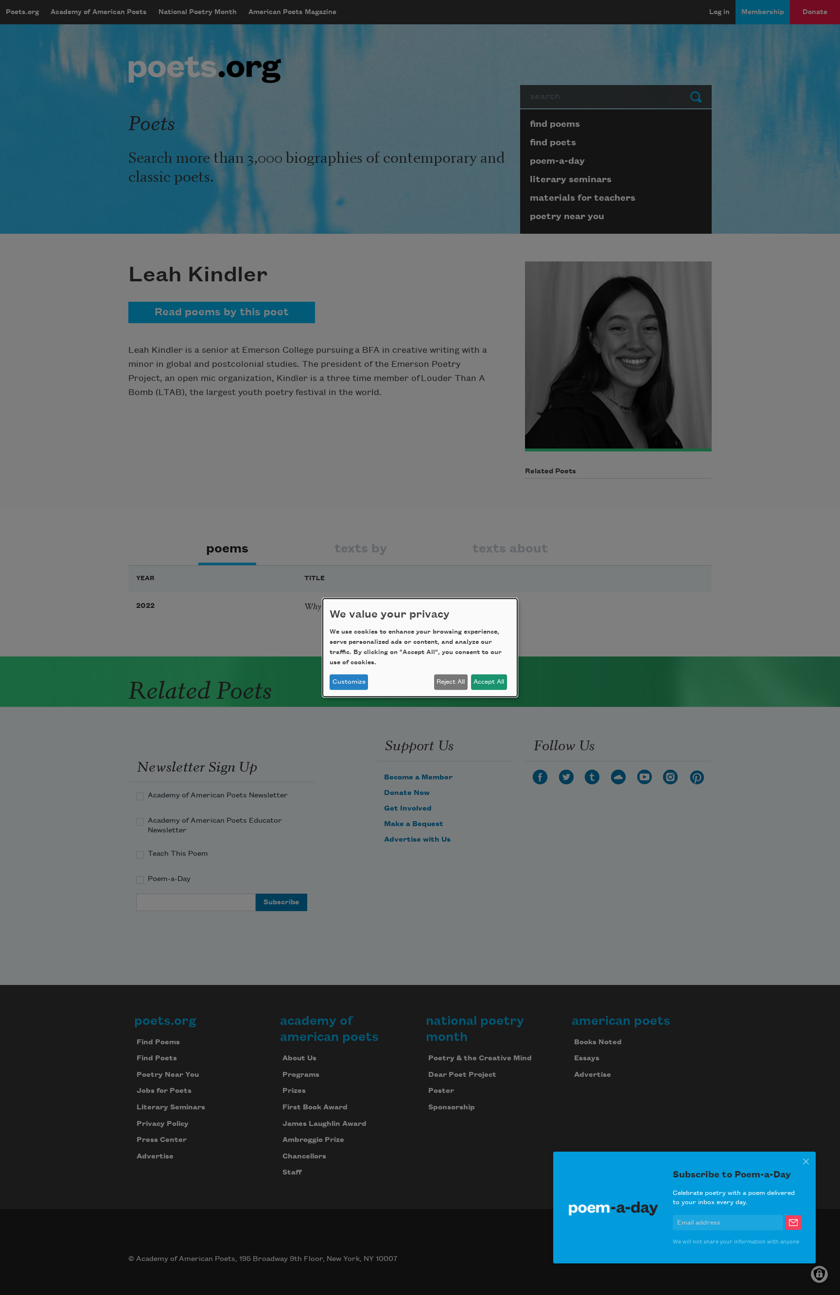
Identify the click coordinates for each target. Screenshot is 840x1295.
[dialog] (420, 647)
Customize (349, 681)
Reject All (451, 681)
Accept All (488, 681)
